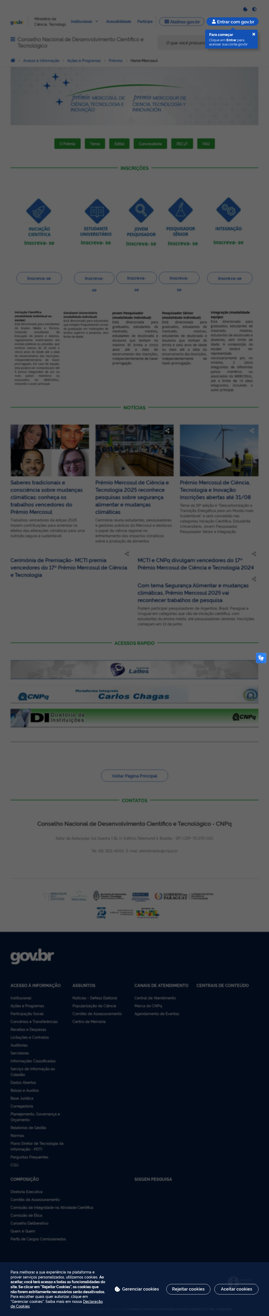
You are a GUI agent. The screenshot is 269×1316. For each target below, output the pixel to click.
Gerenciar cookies (140, 1289)
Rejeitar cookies (188, 1289)
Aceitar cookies (236, 1289)
